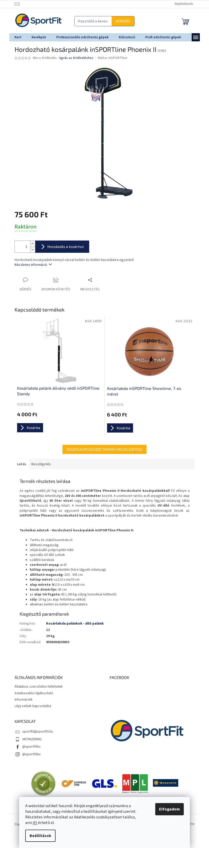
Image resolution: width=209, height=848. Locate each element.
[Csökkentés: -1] (30, 250)
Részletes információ (28, 264)
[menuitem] (15, 37)
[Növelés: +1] (30, 244)
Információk (21, 699)
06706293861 (30, 739)
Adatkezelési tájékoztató (31, 693)
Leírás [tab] (19, 464)
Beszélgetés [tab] (39, 464)
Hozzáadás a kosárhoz (63, 246)
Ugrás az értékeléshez (74, 58)
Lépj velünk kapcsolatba (30, 706)
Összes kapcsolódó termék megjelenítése (103, 449)
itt (33, 823)
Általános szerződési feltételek (36, 686)
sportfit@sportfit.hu (35, 731)
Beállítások (38, 836)
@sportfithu (29, 746)
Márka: (110, 58)
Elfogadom (167, 809)
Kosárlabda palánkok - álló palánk (73, 623)
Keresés (121, 21)
